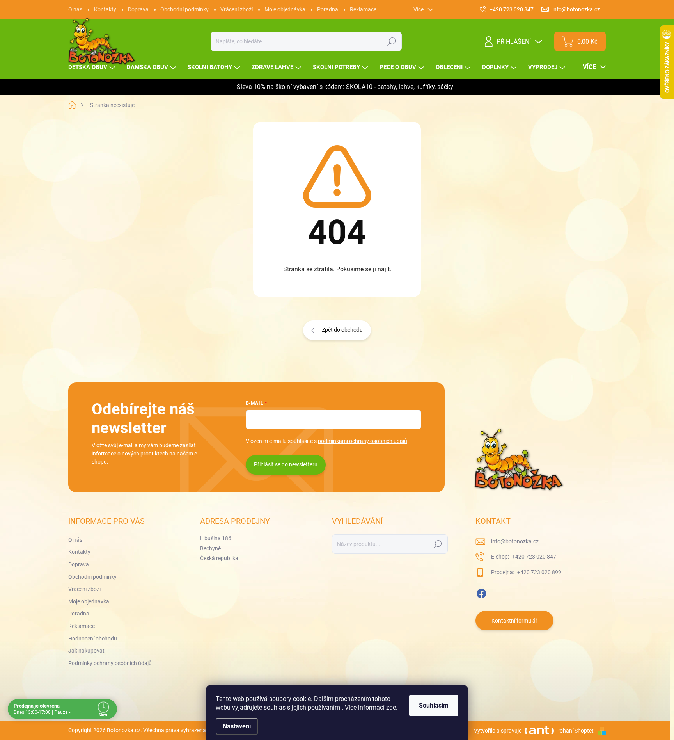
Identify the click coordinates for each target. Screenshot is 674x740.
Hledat (392, 41)
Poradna (327, 9)
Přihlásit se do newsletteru (285, 464)
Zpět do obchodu (342, 330)
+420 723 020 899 (538, 572)
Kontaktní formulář (514, 620)
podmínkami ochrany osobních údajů (362, 441)
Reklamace (363, 9)
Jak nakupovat (86, 651)
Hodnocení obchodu (92, 638)
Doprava (138, 9)
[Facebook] (481, 592)
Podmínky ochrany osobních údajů (110, 663)
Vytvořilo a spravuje (497, 731)
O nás (75, 9)
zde (391, 707)
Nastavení (237, 726)
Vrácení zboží (236, 9)
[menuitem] (92, 67)
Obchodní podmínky (184, 9)
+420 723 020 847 (533, 556)
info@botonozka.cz (515, 541)
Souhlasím (434, 705)
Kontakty (105, 9)
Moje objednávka (284, 9)
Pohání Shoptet (575, 731)
